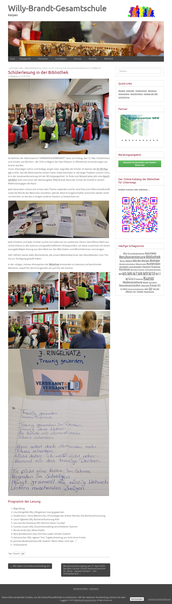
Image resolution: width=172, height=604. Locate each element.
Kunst (148, 278)
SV (150, 288)
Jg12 (128, 278)
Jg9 (23, 553)
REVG (125, 289)
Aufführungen (16, 68)
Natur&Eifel (153, 282)
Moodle (121, 90)
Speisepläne (123, 94)
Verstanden (137, 599)
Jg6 (129, 273)
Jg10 (151, 273)
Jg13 (133, 278)
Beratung (152, 90)
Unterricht (95, 68)
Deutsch (16, 553)
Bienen (122, 261)
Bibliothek (153, 257)
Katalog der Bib (151, 94)
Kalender (130, 90)
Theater (140, 291)
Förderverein (141, 90)
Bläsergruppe (141, 264)
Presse (153, 285)
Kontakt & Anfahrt (80, 589)
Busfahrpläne (136, 94)
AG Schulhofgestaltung (135, 253)
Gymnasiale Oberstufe (153, 270)
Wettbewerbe (149, 292)
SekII (146, 289)
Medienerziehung (32, 68)
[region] (86, 38)
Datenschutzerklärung (159, 599)
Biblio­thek (54, 264)
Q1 (159, 285)
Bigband (129, 261)
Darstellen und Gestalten (130, 266)
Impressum (94, 589)
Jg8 (140, 273)
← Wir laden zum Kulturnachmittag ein (30, 566)
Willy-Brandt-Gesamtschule (57, 8)
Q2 (121, 289)
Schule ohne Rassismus (78, 68)
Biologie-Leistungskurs (127, 264)
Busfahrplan (153, 263)
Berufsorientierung (132, 257)
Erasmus (155, 266)
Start (12, 58)
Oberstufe (145, 285)
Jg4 (120, 273)
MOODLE (108, 58)
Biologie (155, 260)
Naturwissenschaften (130, 285)
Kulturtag (139, 279)
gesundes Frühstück (137, 270)
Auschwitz (150, 253)
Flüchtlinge (124, 269)
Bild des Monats (141, 260)
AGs (125, 253)
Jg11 (158, 273)
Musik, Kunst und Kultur (54, 68)
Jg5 (124, 273)
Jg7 (135, 273)
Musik (145, 282)
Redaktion (14, 76)
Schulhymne (124, 97)
